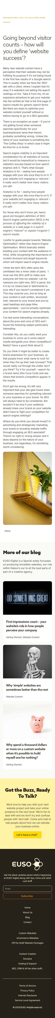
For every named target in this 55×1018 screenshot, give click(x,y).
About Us (27, 912)
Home (27, 907)
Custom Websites (27, 933)
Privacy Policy (27, 990)
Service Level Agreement (27, 1000)
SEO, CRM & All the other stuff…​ (27, 968)
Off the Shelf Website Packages (27, 943)
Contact (27, 922)
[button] (15, 531)
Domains (27, 958)
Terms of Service (27, 985)
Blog (27, 917)
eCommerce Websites (27, 938)
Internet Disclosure (27, 995)
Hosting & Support (27, 963)
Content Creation (27, 954)
